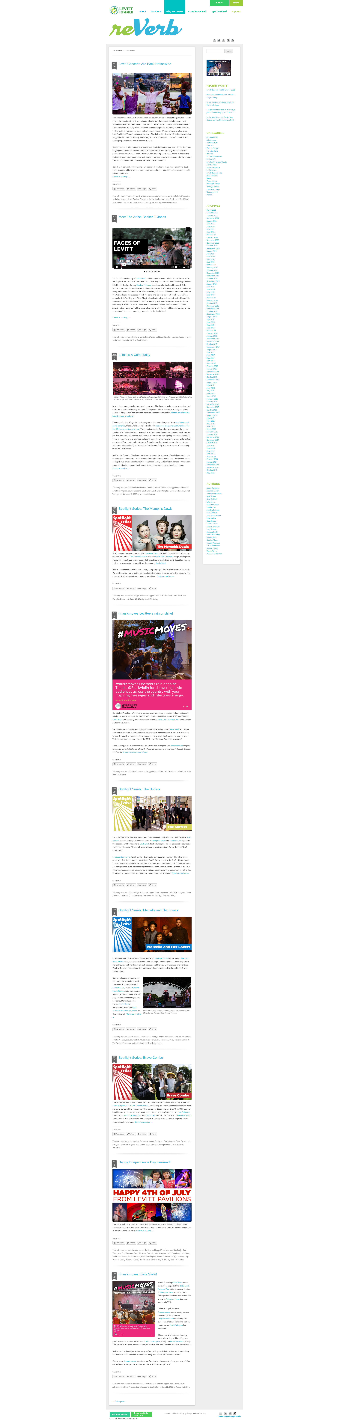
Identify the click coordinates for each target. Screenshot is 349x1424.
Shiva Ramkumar (213, 546)
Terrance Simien (162, 958)
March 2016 (211, 396)
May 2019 (210, 292)
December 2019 (213, 273)
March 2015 (211, 429)
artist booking (178, 1413)
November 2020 (213, 243)
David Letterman (161, 892)
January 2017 (212, 369)
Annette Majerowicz (169, 202)
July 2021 (210, 224)
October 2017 (212, 344)
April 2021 (210, 232)
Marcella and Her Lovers (149, 1040)
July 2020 (210, 254)
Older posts (118, 1401)
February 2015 (212, 432)
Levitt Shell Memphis (160, 491)
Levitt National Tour (152, 1384)
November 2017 (213, 341)
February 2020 (212, 267)
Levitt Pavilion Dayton (136, 199)
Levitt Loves (211, 170)
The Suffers (135, 896)
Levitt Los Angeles (119, 199)
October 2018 (212, 311)
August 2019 (211, 284)
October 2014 (212, 443)
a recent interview (122, 857)
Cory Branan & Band (130, 1253)
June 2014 (211, 448)
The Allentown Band (147, 1260)
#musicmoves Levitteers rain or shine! (146, 613)
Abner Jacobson (213, 488)
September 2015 (213, 413)
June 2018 (211, 322)
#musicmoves (177, 746)
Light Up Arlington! (148, 1257)
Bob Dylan (159, 1141)
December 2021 (213, 218)
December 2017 (213, 339)
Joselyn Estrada (213, 510)
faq (204, 1413)
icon (120, 1414)
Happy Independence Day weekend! (145, 1162)
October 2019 (212, 278)
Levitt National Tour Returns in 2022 (221, 90)
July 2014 (210, 446)
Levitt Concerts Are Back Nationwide (145, 64)
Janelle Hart (211, 507)
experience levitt (197, 11)
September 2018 (213, 314)
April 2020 (210, 262)
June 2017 (211, 355)
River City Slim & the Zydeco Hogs (170, 1257)
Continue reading (121, 177)
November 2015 (213, 407)
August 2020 (211, 251)
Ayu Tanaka (211, 496)
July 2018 (210, 320)
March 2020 (211, 265)
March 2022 (211, 210)
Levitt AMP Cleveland (164, 557)
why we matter (174, 11)
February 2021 (212, 237)
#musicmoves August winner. (135, 752)
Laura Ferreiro (212, 524)
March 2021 (211, 235)
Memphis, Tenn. (167, 1292)
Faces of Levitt (138, 337)
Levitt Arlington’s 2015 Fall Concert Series (130, 1106)
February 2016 (212, 399)
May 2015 (210, 424)
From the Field (212, 151)
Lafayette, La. (176, 840)
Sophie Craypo (212, 548)
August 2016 (211, 382)
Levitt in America (139, 488)
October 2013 (212, 470)
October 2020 (212, 246)
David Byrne (181, 1141)
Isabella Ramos (213, 505)
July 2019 (210, 287)
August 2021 (211, 221)
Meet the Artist (212, 176)
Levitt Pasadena (134, 491)
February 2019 (212, 300)
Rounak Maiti (212, 537)
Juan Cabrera (212, 513)
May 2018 (210, 325)
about (142, 11)
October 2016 (212, 377)
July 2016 (210, 385)
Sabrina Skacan (213, 540)
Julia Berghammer (214, 516)
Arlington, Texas (159, 840)
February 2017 (212, 366)
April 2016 (210, 394)
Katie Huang (157, 1043)
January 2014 (212, 462)
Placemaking (212, 181)
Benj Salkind (142, 340)
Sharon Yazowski (213, 543)
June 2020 (211, 257)
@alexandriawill (167, 1318)
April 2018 (210, 328)
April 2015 (210, 426)
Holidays (148, 1250)
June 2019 (211, 289)
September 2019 (213, 281)
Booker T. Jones (144, 285)
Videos (163, 488)
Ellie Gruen (211, 502)
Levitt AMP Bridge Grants (217, 162)
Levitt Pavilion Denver (155, 199)
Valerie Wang (212, 551)
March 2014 (211, 456)
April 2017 (210, 361)
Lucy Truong (211, 529)
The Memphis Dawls (138, 557)
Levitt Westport (139, 202)
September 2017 (213, 347)
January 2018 (212, 336)
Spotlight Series (138, 596)
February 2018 (212, 333)
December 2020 (213, 240)
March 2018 (211, 331)
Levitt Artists (150, 337)
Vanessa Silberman (147, 494)
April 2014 (210, 454)
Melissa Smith (212, 532)
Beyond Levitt (212, 143)
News (209, 178)
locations (156, 11)
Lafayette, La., (118, 988)
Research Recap (213, 184)
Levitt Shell (169, 199)
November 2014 (213, 440)
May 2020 (210, 259)
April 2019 (210, 295)
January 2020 (212, 270)
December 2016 (213, 372)
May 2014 (210, 451)
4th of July (177, 1250)
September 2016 (213, 380)
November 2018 (213, 309)
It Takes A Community (134, 355)
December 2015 (213, 404)
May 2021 (210, 229)
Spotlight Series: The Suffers (139, 789)
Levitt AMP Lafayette (177, 892)
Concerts (135, 1037)
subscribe (197, 1413)
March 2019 (211, 298)
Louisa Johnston (213, 527)
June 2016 (211, 388)
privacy (188, 1413)
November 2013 (213, 467)
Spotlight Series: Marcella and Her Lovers (148, 910)
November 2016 (213, 374)
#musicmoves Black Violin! (138, 1274)
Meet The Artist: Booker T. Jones (142, 217)
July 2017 (210, 352)
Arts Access (211, 140)
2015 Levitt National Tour (168, 719)
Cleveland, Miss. (152, 553)
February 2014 (212, 459)
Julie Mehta (211, 518)
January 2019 (212, 303)
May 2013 (210, 473)
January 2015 (212, 435)
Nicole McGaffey (151, 599)
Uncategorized (152, 196)
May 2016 (210, 391)
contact (167, 1413)
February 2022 (212, 213)
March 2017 (211, 363)
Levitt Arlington (183, 196)
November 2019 (213, 276)
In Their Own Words (214, 156)
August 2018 (211, 317)
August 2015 (211, 415)
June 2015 (211, 421)
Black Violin (174, 729)
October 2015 (212, 410)
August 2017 (211, 350)
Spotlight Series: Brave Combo (141, 1057)
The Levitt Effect (139, 196)
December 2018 (213, 306)
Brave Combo (169, 1141)
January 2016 (212, 402)
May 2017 (210, 358)
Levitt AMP (172, 196)
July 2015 (210, 418)
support (236, 11)
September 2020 (213, 248)
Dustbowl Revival (146, 1253)
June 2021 (211, 226)
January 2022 (212, 216)
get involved (219, 11)
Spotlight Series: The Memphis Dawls (145, 508)
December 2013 (213, 465)
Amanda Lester (213, 491)
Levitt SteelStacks (124, 202)
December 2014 (213, 437)
